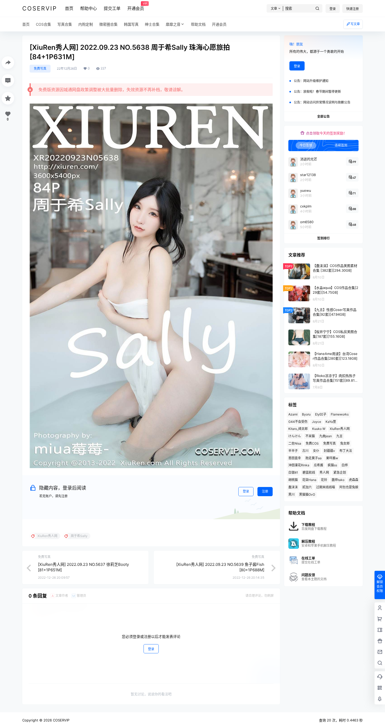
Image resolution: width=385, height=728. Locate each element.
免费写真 (40, 68)
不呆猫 (310, 436)
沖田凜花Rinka (298, 465)
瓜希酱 (318, 465)
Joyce (316, 422)
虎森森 (353, 480)
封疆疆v (329, 451)
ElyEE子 (320, 414)
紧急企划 (339, 472)
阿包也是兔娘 (348, 487)
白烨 (345, 465)
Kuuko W (318, 429)
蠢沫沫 (293, 487)
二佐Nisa (294, 443)
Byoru (306, 414)
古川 (305, 451)
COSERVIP (60, 720)
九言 (339, 436)
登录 (332, 9)
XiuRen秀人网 (340, 429)
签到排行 (323, 238)
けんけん (294, 436)
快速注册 (352, 9)
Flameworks (340, 414)
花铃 (324, 480)
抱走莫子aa (313, 458)
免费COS (312, 443)
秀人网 (324, 472)
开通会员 (135, 6)
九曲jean (325, 436)
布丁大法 (345, 451)
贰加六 (307, 487)
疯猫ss (332, 465)
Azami (293, 414)
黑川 (291, 494)
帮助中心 (88, 8)
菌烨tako (338, 480)
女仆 (316, 451)
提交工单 (112, 8)
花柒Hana (309, 480)
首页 (69, 8)
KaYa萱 (331, 422)
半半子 (293, 451)
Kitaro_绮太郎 (298, 429)
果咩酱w (332, 458)
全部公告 (323, 116)
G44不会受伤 (297, 422)
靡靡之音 (173, 24)
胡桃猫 (293, 480)
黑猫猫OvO (307, 494)
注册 (265, 491)
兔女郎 (345, 443)
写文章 (355, 24)
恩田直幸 (294, 458)
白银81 (293, 472)
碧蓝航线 (308, 472)
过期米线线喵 (325, 487)
